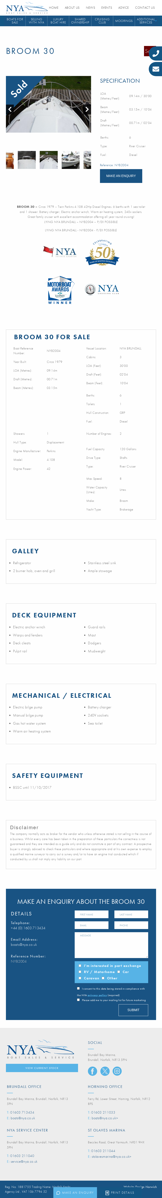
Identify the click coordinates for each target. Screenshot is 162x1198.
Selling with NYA (36, 20)
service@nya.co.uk (24, 1161)
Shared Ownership (80, 20)
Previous (8, 160)
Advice (123, 8)
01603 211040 (22, 1155)
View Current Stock (42, 1068)
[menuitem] (15, 21)
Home (53, 8)
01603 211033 (103, 1112)
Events (106, 8)
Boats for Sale (15, 20)
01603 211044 (103, 1150)
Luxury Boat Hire (58, 20)
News (90, 8)
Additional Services (146, 20)
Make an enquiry (78, 1193)
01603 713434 (22, 1112)
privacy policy (97, 995)
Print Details (122, 1193)
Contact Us (145, 8)
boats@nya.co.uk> (105, 1118)
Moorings (124, 21)
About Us (72, 8)
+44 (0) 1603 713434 (28, 927)
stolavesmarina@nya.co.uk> (111, 1156)
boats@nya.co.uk (24, 944)
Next (89, 160)
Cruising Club (102, 20)
